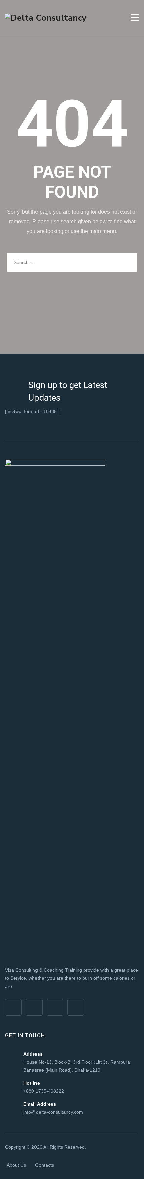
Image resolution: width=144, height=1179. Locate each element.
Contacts (44, 1165)
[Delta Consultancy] (46, 17)
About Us (16, 1165)
